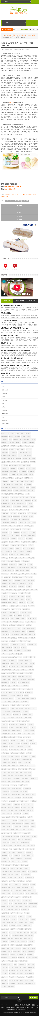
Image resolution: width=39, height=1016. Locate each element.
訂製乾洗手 (21, 916)
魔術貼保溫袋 (13, 564)
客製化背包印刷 (22, 785)
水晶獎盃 (32, 657)
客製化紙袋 (19, 510)
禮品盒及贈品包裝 (6, 670)
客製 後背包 (28, 775)
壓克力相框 (32, 769)
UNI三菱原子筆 (5, 609)
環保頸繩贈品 (17, 590)
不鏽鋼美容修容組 (15, 705)
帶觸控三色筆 (28, 577)
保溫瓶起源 (30, 724)
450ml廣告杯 (4, 471)
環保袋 (28, 468)
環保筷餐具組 (28, 484)
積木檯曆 (20, 593)
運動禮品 (10, 561)
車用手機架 (4, 926)
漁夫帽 (10, 490)
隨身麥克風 (30, 954)
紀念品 (3, 386)
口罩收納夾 (12, 625)
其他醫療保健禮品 (17, 730)
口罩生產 (27, 746)
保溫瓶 (20, 455)
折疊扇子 (32, 826)
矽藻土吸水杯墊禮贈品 (26, 666)
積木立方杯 (11, 535)
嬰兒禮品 (10, 775)
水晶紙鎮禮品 (21, 852)
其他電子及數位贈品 (28, 730)
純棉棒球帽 (24, 516)
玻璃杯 (15, 551)
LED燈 (10, 692)
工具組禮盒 (7, 577)
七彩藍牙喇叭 (14, 471)
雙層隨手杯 (21, 958)
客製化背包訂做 (5, 788)
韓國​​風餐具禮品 (23, 961)
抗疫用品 (9, 826)
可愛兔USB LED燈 (15, 759)
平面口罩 (10, 810)
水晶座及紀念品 (21, 503)
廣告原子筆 (4, 542)
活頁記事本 (4, 532)
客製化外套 (12, 526)
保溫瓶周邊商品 (5, 721)
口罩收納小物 (21, 625)
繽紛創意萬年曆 (27, 897)
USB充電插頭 (26, 609)
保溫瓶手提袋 (25, 721)
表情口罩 (13, 913)
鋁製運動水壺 (5, 682)
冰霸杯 (19, 734)
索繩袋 (22, 894)
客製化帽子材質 (5, 782)
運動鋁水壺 (4, 932)
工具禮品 (9, 804)
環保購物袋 (22, 551)
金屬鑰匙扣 (24, 942)
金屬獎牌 (10, 938)
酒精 (9, 679)
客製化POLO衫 (32, 522)
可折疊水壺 (11, 628)
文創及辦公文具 (29, 446)
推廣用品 (23, 647)
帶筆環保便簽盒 (22, 638)
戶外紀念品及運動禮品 (7, 478)
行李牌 (28, 596)
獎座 (17, 663)
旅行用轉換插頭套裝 (6, 650)
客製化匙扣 (34, 778)
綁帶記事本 (18, 897)
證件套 (27, 919)
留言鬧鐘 (3, 516)
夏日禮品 (3, 772)
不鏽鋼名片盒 (5, 705)
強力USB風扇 (17, 814)
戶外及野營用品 (12, 820)
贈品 (10, 439)
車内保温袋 (23, 558)
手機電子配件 (5, 513)
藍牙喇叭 (3, 458)
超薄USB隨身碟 (29, 922)
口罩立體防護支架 (14, 750)
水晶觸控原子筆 (12, 660)
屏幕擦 (3, 804)
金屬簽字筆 (4, 942)
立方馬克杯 (23, 490)
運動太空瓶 (31, 558)
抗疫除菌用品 (17, 826)
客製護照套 (18, 798)
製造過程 (31, 670)
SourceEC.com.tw (10, 189)
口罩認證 (28, 753)
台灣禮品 (18, 628)
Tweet (20, 205)
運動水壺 (28, 676)
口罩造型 (28, 625)
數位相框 (9, 833)
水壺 (20, 657)
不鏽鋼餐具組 (25, 705)
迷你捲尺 (13, 929)
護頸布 (3, 922)
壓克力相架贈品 (22, 769)
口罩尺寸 (3, 743)
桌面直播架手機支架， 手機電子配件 (11, 846)
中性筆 (27, 494)
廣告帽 (16, 484)
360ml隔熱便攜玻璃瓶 (7, 494)
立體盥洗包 (4, 596)
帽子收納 (10, 807)
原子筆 (3, 484)
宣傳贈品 (3, 442)
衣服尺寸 (27, 906)
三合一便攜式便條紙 (6, 615)
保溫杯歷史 (11, 718)
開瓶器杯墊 (18, 948)
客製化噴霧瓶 (31, 631)
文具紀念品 (4, 439)
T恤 (25, 564)
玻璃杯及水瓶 (13, 586)
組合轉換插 (34, 894)
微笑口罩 (29, 817)
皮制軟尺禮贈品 (25, 874)
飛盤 (33, 964)
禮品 (3, 417)
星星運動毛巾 (23, 583)
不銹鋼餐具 (16, 702)
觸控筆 (3, 673)
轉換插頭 (3, 676)
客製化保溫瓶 (14, 497)
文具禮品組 (20, 446)
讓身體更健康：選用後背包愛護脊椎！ (13, 358)
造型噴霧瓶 (28, 929)
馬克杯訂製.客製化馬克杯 (26, 980)
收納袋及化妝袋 (5, 503)
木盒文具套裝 (13, 452)
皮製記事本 (4, 554)
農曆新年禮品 (27, 926)
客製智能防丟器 (5, 794)
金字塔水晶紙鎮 (29, 935)
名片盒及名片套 (5, 762)
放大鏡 (3, 833)
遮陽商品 (26, 932)
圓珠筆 (27, 570)
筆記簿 (18, 535)
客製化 (24, 631)
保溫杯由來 (19, 718)
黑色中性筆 (11, 986)
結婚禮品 (11, 102)
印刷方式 (19, 737)
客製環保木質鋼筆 (31, 794)
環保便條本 (21, 586)
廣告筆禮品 (12, 449)
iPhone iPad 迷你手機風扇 (29, 698)
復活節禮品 (23, 817)
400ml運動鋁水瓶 (15, 519)
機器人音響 (26, 846)
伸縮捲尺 (24, 714)
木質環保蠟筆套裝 (24, 842)
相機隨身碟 (4, 881)
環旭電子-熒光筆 (6, 343)
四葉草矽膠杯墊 (19, 570)
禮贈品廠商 (26, 884)
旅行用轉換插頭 (5, 583)
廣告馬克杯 (27, 641)
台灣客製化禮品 (11, 35)
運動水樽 (3, 679)
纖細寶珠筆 (4, 900)
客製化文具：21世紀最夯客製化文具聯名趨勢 (15, 366)
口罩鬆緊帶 (24, 756)
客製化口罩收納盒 (15, 574)
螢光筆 (23, 596)
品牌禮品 (4, 420)
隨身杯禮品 (31, 951)
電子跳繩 (3, 961)
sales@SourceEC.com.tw (12, 186)
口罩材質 (11, 510)
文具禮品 (18, 442)
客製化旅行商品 (24, 497)
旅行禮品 (18, 458)
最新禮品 (13, 446)
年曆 (16, 810)
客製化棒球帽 (5, 538)
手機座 (33, 823)
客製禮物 (10, 798)
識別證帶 (32, 919)
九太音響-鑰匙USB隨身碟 (9, 320)
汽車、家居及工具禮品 (7, 548)
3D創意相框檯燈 (5, 689)
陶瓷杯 (10, 951)
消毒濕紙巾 (4, 855)
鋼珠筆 (12, 945)
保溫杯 (33, 458)
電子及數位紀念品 (6, 686)
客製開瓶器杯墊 (12, 638)
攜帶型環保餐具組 (26, 500)
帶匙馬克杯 (16, 804)
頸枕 (15, 964)
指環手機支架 (10, 830)
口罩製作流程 (5, 753)
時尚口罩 (20, 839)
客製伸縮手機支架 (6, 778)
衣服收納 (34, 906)
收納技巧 (30, 830)
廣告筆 (31, 474)
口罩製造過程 (14, 753)
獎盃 (2, 551)
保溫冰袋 (3, 567)
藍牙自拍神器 (28, 478)
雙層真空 (14, 958)
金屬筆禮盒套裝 (28, 938)
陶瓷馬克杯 (14, 682)
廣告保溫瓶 (30, 810)
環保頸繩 (24, 871)
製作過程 (26, 913)
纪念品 (19, 900)
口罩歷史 (11, 746)
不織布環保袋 (26, 465)
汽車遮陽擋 (29, 852)
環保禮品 (4, 410)
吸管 (24, 628)
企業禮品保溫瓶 (16, 711)
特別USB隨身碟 (5, 862)
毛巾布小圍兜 (26, 529)
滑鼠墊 (12, 663)
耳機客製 (32, 462)
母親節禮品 (4, 849)
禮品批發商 (4, 884)
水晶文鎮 (3, 852)
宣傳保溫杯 (12, 801)
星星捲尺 (14, 839)
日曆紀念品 (15, 583)
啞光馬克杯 (27, 762)
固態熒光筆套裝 (5, 631)
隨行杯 (24, 951)
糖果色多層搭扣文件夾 (29, 890)
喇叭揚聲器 (10, 484)
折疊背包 (34, 542)
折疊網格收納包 (31, 644)
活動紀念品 (28, 660)
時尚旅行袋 (24, 545)
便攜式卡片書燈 (15, 618)
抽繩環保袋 (9, 647)
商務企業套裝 (27, 455)
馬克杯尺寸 (12, 970)
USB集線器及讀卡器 (25, 612)
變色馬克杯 (10, 922)
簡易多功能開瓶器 (16, 890)
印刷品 (22, 622)
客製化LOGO (25, 778)
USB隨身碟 (11, 442)
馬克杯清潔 (20, 974)
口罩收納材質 (25, 743)
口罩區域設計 (5, 740)
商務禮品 (31, 442)
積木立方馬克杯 (16, 887)
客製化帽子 (31, 471)
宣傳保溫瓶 (20, 801)
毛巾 (21, 484)
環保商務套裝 (24, 865)
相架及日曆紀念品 (19, 878)
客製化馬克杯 (21, 449)
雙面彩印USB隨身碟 (31, 958)
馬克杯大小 (31, 967)
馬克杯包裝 (23, 967)
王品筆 (17, 862)
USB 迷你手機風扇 (19, 692)
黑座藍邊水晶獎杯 (30, 983)
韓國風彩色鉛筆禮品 (6, 964)
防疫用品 (3, 951)
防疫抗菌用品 (5, 519)
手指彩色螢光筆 (5, 823)
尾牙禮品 (4, 400)
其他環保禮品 (31, 35)
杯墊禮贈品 (11, 654)
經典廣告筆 (16, 670)
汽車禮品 (20, 660)
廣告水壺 (9, 814)
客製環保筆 (32, 634)
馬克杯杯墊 (28, 970)
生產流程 (3, 874)
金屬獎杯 (3, 938)
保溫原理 (3, 718)
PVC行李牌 (31, 606)
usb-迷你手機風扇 (6, 702)
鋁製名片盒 (31, 942)
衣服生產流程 (25, 910)
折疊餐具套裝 (30, 580)
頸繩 (28, 964)
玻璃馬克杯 (24, 862)
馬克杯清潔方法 (29, 974)
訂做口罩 (14, 916)
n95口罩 (29, 564)
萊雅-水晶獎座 (5, 373)
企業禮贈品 (25, 711)
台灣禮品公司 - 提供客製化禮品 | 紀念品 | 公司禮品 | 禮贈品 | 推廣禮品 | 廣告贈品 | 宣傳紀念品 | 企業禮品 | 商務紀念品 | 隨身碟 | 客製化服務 (19, 1007)
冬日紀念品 (15, 487)
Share (20, 209)
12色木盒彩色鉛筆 (14, 606)
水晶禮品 (3, 660)
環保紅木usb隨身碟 (6, 871)
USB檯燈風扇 (29, 692)
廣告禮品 (19, 641)
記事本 (16, 558)
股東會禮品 (5, 413)
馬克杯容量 (4, 970)
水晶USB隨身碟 (29, 849)
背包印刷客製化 (27, 900)
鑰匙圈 (3, 948)
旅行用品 (28, 449)
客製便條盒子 (16, 778)
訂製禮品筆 (14, 919)
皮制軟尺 (17, 874)
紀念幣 (3, 894)
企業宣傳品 (26, 615)
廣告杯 (11, 542)
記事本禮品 (4, 599)
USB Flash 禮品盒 (16, 609)
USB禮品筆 (12, 695)
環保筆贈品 (24, 532)
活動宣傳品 (4, 452)
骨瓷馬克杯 (12, 983)
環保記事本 (17, 871)
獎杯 (13, 862)
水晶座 (30, 583)
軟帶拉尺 (19, 926)
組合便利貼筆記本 (14, 596)
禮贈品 (3, 407)
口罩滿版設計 (19, 746)
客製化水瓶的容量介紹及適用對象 (11, 305)
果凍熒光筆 (19, 654)
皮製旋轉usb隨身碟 (6, 878)
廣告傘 (3, 462)
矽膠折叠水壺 (21, 881)
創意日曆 (33, 567)
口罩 (18, 462)
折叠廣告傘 (21, 468)
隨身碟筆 (13, 954)
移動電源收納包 (5, 887)
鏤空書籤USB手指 (6, 602)
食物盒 (11, 967)
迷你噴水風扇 (5, 929)
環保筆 (3, 506)
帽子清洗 (30, 807)
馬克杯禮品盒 (30, 977)
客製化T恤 (4, 526)
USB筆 (26, 695)
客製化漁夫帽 (25, 782)
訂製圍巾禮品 (5, 919)
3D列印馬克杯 (24, 686)
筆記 (32, 887)
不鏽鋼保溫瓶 (24, 702)
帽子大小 (23, 804)
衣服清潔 (17, 910)
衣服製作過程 (5, 913)
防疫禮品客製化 (15, 481)
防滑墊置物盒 (31, 948)
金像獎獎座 (15, 679)
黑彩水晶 (3, 986)
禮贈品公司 (18, 884)
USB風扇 (17, 698)
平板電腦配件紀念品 (6, 580)
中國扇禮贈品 (19, 708)
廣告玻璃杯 (12, 641)
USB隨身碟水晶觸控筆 (7, 698)
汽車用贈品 (4, 586)
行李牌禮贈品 (10, 906)
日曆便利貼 (34, 836)
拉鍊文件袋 (16, 647)
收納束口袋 (14, 513)
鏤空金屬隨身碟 (28, 945)
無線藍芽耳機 (25, 462)
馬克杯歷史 (12, 974)
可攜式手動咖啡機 (27, 759)
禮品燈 (11, 884)
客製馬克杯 (4, 801)
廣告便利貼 (29, 538)
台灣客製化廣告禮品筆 (7, 570)
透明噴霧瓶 (20, 929)
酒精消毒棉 (4, 935)
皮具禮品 (29, 551)
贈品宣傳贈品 (28, 673)
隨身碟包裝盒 (5, 954)
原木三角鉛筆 (27, 737)
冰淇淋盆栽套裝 (21, 35)
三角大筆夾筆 (18, 615)
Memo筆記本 (25, 519)
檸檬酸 (33, 846)
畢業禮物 (10, 874)
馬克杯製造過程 (13, 980)
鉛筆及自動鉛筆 (5, 487)
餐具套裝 (25, 506)
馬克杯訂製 (4, 564)
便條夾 (31, 714)
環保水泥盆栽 (14, 868)
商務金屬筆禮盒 (31, 628)
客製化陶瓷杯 (5, 791)
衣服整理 (3, 910)
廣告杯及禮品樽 (22, 452)
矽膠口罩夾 (12, 881)
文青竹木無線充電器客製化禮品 (10, 836)
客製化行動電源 (15, 634)
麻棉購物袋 (4, 606)
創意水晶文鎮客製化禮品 (8, 737)
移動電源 (32, 884)
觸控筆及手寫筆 (11, 673)
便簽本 (29, 618)
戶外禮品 (31, 820)
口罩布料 (10, 743)
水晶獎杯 (25, 657)
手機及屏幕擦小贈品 (19, 580)
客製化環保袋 (5, 785)
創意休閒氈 (31, 734)
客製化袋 (32, 497)
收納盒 (12, 529)
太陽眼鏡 (3, 775)
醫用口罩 (17, 561)
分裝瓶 (24, 734)
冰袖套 (13, 734)
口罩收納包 (4, 625)
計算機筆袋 (20, 673)
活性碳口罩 (18, 548)
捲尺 (17, 830)
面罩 (16, 961)
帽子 (27, 487)
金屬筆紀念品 (5, 481)
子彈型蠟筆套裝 (19, 775)
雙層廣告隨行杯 (5, 958)
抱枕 (2, 647)
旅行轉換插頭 (22, 513)
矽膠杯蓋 (28, 881)
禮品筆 (33, 439)
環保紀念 (34, 513)
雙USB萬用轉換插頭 (23, 682)
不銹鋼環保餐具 (19, 494)
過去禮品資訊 (32, 301)
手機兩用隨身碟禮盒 (17, 823)
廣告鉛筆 (32, 487)
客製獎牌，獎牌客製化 (18, 794)
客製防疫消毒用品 (27, 798)
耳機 (29, 490)
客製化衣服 (20, 526)
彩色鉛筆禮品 (5, 644)
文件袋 (13, 503)
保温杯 (35, 618)
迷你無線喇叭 (17, 506)
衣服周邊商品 (19, 906)
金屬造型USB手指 (14, 942)
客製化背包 (14, 29)
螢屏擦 (3, 906)
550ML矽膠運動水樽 (27, 689)
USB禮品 (14, 455)
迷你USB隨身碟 (12, 676)
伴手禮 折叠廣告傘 (6, 714)
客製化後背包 (25, 574)
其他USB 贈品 (5, 522)
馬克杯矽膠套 (21, 977)
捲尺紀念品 (23, 830)
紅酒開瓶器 (15, 894)
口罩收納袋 (4, 746)
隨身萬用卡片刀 (21, 954)
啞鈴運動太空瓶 (5, 766)
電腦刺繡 (10, 961)
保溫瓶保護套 (27, 718)
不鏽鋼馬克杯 (5, 708)
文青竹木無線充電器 (24, 833)
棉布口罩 (18, 529)
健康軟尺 (11, 727)
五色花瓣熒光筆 (5, 711)
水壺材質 (21, 849)
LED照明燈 (4, 692)
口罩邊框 (17, 756)
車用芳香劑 (12, 926)
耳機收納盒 (4, 558)
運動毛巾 (3, 561)
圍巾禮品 (3, 769)
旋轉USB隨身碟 (15, 545)
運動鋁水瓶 (12, 932)
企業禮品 (15, 439)
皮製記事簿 (26, 590)
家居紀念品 (21, 538)
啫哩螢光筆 (15, 766)
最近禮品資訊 (7, 301)
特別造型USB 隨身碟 (28, 548)
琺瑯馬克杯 (16, 865)
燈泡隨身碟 (28, 858)
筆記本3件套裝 (5, 890)
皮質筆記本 (12, 554)
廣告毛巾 (17, 542)
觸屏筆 (11, 558)
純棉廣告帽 (16, 516)
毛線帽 (15, 849)
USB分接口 (4, 612)
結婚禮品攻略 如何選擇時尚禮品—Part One (14, 328)
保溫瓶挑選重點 (6, 313)
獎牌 (10, 532)
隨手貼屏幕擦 (17, 951)
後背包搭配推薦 (5, 817)
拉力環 (3, 830)
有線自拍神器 (5, 842)
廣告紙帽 (26, 510)
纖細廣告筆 (12, 900)
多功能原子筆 (22, 522)
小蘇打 (27, 801)
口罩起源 (3, 756)
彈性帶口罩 (25, 814)
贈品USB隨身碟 (19, 922)
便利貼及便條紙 (11, 462)
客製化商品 (4, 436)
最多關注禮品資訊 (19, 301)
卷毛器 (27, 622)
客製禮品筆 (14, 538)
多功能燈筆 (11, 772)
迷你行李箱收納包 (20, 599)
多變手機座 (19, 772)
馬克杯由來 (12, 977)
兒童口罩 (32, 727)
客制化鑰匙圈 (5, 574)
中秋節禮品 (28, 708)
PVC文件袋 (24, 606)
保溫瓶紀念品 (5, 468)
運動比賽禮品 (31, 535)
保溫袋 (3, 622)
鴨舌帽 (20, 564)
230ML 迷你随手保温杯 (27, 481)
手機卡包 (27, 823)
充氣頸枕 (26, 727)
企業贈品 (4, 393)
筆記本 (10, 516)
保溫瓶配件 (4, 727)
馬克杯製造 (4, 980)
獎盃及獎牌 (9, 551)
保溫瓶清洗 (4, 724)
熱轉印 (12, 858)
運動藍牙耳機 (26, 458)
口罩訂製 (22, 753)
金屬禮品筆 (23, 679)
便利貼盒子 (4, 510)
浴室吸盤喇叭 (5, 663)
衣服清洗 (10, 910)
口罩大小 (33, 622)
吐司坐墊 (14, 762)
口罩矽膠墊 (4, 750)
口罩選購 (10, 756)
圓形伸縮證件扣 (12, 769)
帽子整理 (17, 807)
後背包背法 (15, 817)
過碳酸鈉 (19, 932)
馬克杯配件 (4, 983)
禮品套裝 (9, 506)
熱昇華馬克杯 (5, 858)
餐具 (33, 490)
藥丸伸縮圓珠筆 (32, 903)
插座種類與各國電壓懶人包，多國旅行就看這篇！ (16, 351)
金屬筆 (31, 516)
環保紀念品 (32, 532)
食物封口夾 (4, 967)
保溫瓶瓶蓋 (23, 724)
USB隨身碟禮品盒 (14, 612)
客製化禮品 (5, 390)
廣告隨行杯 (4, 474)
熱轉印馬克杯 (19, 858)
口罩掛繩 (17, 743)
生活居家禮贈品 (32, 871)
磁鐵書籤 (14, 593)
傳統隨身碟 (19, 727)
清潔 (10, 855)
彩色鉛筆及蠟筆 (25, 542)
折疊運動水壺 (5, 545)
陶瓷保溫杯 (22, 602)
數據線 (15, 833)
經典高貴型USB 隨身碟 (23, 554)
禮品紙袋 (3, 535)
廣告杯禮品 (4, 641)
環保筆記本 (16, 532)
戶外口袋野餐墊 (22, 820)
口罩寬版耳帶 (30, 740)
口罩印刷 (13, 740)
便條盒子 (23, 618)
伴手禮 (3, 396)
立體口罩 (27, 593)
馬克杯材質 (20, 970)
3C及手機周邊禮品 (25, 439)
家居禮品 (33, 574)
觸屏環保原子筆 (5, 916)
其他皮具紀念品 (5, 730)
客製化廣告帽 (5, 634)
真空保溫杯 (4, 666)
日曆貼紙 (3, 654)
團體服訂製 (14, 522)
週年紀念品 (21, 676)
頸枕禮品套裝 (22, 964)
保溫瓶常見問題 (16, 721)
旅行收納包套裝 (24, 836)
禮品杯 (33, 468)
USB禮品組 (20, 695)
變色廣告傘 (4, 465)
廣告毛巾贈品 (5, 529)
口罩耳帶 (23, 750)
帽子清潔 (3, 810)
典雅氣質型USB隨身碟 (23, 567)
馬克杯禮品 (16, 686)
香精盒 (16, 967)
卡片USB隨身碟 (14, 622)
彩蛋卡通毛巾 (14, 644)
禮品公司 (19, 474)
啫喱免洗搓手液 (24, 766)
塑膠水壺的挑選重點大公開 (9, 335)
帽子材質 (23, 807)
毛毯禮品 (30, 545)
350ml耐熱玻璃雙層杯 (15, 465)
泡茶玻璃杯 (12, 474)
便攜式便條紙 (5, 618)
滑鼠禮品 (3, 490)
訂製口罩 (28, 916)
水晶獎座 (29, 503)
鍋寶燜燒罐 (19, 945)
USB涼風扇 (4, 695)
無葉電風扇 (16, 855)
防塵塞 (24, 948)
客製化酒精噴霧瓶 (17, 788)
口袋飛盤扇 (32, 756)
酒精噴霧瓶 (33, 932)
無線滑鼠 (15, 490)
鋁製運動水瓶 (5, 945)
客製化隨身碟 (14, 791)
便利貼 (31, 506)
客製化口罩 (11, 458)
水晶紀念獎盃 (11, 852)
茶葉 (10, 903)
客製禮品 (3, 798)
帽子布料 (3, 807)
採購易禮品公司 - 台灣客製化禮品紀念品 (25, 1012)
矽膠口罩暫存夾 (5, 593)
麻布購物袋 (30, 602)
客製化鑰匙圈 (27, 788)
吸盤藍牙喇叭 (23, 471)
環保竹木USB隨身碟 (6, 590)
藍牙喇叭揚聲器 (5, 455)
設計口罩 (20, 919)
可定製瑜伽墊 (5, 759)
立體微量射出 (25, 887)
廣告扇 (3, 814)
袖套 (21, 913)
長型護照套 (10, 948)
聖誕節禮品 (24, 670)
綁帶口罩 (10, 897)
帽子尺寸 (30, 804)
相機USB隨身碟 (29, 878)
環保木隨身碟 (5, 868)
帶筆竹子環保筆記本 (17, 577)
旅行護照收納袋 (26, 650)
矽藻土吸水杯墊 (13, 666)
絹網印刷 (3, 897)
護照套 (11, 599)
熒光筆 (23, 855)
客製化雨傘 (14, 468)
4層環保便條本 (16, 689)
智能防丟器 (28, 839)
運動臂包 (28, 599)
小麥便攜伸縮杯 (15, 500)
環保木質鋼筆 (23, 663)
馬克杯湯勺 (4, 977)
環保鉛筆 (31, 663)
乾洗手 (35, 708)
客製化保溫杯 (5, 497)
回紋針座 (32, 766)
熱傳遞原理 (30, 855)
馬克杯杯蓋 (4, 974)
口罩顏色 (3, 628)
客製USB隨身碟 (16, 631)
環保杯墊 (28, 586)
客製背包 (3, 638)
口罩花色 (29, 750)
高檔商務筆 (20, 983)
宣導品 (3, 403)
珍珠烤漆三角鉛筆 (6, 865)
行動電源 (23, 535)
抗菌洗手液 (26, 826)
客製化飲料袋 (23, 791)
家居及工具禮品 (29, 526)
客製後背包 (24, 634)
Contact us (34, 997)
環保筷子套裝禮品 (24, 868)
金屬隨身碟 (31, 679)
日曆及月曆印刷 (5, 839)
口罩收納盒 (33, 743)
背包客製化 (4, 903)
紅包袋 (9, 894)
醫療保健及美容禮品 (17, 935)
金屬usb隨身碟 (25, 561)
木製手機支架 (14, 842)
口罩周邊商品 (21, 740)
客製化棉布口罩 (16, 782)
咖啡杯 (20, 762)
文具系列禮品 (5, 446)
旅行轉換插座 (19, 478)
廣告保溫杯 (22, 810)
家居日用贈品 (5, 424)
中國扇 (12, 708)
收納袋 (34, 500)
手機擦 (3, 826)
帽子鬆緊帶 (32, 638)
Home (3, 35)
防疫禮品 (15, 602)
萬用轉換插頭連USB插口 (20, 903)
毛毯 (28, 513)
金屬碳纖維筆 (18, 938)
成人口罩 (3, 820)
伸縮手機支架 (17, 714)
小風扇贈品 (33, 801)
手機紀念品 (23, 644)
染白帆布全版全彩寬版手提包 (9, 657)
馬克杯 (25, 474)
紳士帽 (27, 894)
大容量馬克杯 (27, 772)
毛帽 (10, 849)
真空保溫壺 (34, 590)
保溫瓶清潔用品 (13, 724)
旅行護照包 (17, 650)
